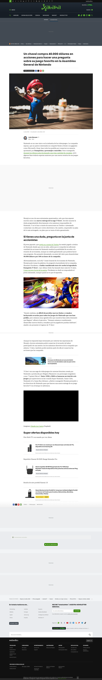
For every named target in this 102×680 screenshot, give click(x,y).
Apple (11, 614)
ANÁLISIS (15, 15)
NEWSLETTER (63, 15)
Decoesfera (73, 649)
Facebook (36, 71)
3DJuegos (24, 647)
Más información (62, 678)
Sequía (45, 43)
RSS (76, 622)
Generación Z (53, 43)
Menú (13, 10)
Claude (51, 599)
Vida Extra (24, 649)
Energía (26, 612)
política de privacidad (73, 614)
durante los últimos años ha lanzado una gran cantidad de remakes (48, 153)
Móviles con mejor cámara (61, 599)
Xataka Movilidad (42, 612)
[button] (33, 137)
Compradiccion (74, 651)
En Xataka (50, 358)
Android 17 (44, 599)
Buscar (89, 634)
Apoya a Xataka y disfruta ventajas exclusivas (77, 628)
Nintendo (40, 504)
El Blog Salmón (86, 647)
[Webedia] (13, 640)
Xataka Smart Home (13, 654)
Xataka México (13, 666)
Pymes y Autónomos (85, 650)
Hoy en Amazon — (42, 497)
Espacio (40, 609)
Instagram (87, 15)
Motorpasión (62, 647)
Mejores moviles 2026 (25, 599)
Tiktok (81, 15)
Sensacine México (38, 666)
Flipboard (41, 71)
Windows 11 (41, 617)
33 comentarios (30, 70)
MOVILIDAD (46, 15)
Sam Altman (28, 43)
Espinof (36, 649)
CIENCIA (37, 15)
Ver (52, 544)
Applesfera (12, 651)
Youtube (89, 15)
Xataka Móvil (13, 649)
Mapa (79, 43)
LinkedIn (82, 622)
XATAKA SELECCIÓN (26, 15)
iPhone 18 (60, 43)
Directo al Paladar (50, 647)
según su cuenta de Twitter (49, 244)
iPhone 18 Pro (73, 599)
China (22, 43)
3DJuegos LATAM (26, 666)
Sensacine (36, 647)
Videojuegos (32, 504)
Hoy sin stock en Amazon (42, 449)
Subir (88, 640)
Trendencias (74, 647)
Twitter (92, 15)
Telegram (84, 15)
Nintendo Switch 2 (38, 43)
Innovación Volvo (53, 19)
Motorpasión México (62, 667)
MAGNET (54, 15)
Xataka (51, 7)
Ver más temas (14, 623)
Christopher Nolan (72, 43)
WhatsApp (79, 15)
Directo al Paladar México (50, 667)
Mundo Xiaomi (13, 657)
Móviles (11, 612)
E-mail (43, 71)
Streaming (12, 609)
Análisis (26, 609)
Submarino (85, 43)
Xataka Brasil (13, 668)
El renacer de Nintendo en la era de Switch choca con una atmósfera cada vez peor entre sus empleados (61, 361)
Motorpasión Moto (63, 649)
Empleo (26, 617)
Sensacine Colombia (36, 669)
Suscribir (77, 611)
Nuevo (88, 10)
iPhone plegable (36, 599)
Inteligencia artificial (43, 614)
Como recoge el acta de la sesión (35, 270)
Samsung (26, 614)
